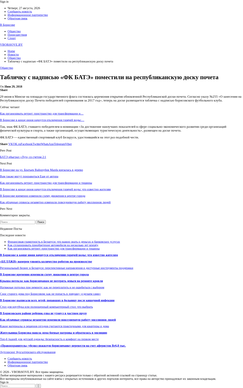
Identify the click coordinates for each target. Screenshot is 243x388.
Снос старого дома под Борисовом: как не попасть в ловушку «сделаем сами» (50, 293)
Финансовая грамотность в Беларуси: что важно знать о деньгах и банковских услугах (64, 241)
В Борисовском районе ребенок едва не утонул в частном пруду (43, 313)
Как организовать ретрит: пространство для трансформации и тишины (54, 248)
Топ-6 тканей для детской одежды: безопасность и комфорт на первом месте (49, 339)
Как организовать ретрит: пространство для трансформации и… (42, 113)
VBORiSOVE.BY (11, 44)
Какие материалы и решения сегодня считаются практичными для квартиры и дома (54, 326)
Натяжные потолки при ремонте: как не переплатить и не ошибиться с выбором (52, 287)
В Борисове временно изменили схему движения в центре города (44, 274)
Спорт (12, 38)
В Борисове (7, 24)
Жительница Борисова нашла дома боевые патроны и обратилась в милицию (53, 332)
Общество (14, 31)
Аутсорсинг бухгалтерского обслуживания (27, 352)
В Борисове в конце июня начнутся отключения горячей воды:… (42, 120)
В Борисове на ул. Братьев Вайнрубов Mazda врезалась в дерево (41, 170)
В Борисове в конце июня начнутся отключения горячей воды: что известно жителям (59, 255)
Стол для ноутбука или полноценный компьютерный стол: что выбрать (46, 306)
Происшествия (17, 34)
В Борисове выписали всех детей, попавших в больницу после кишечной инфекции (57, 300)
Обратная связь (17, 18)
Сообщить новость (20, 11)
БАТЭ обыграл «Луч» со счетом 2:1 (23, 157)
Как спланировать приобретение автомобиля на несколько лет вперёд (53, 245)
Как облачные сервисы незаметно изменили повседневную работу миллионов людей (58, 319)
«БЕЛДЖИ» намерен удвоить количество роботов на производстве (46, 261)
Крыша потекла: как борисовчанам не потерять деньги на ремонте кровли (51, 281)
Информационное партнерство (28, 15)
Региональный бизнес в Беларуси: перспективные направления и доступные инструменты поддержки (66, 268)
